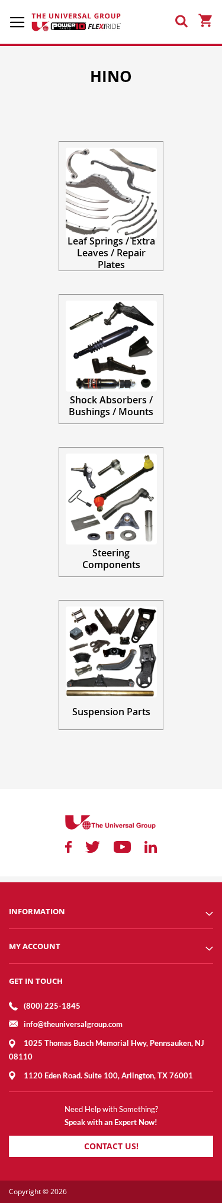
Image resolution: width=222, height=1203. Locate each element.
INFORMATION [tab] (37, 911)
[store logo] (77, 21)
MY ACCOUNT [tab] (34, 946)
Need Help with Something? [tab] (111, 1109)
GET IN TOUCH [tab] (36, 981)
